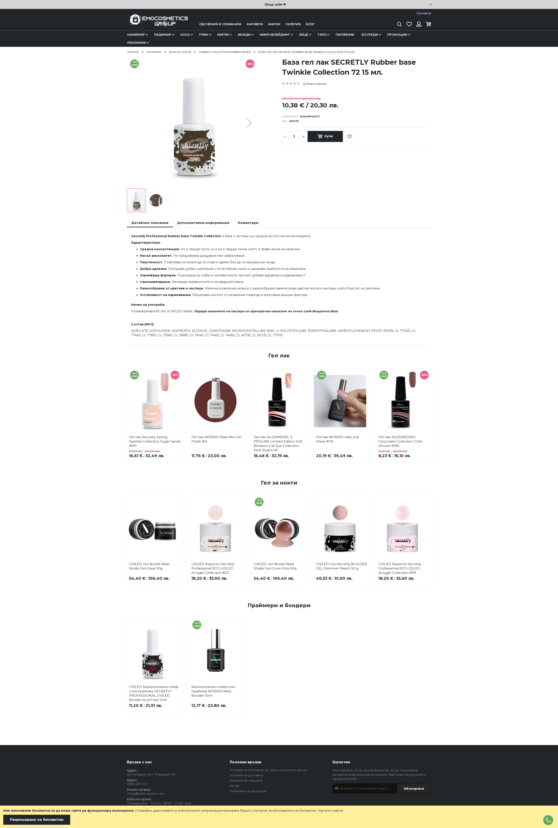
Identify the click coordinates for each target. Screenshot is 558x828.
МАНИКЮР (154, 52)
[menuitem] (137, 35)
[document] (279, 817)
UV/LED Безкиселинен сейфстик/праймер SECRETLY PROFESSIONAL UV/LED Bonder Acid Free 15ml (154, 693)
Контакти (424, 13)
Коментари (248, 223)
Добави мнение (314, 83)
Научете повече (330, 811)
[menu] (279, 39)
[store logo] (157, 24)
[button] (249, 122)
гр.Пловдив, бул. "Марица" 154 (151, 774)
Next (424, 408)
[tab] (150, 222)
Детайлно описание (149, 223)
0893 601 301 (137, 784)
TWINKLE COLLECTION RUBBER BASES (225, 52)
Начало (133, 52)
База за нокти (180, 52)
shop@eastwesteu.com (145, 794)
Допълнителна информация (203, 223)
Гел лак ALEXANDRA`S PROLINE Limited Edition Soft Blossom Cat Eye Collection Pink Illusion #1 (278, 443)
